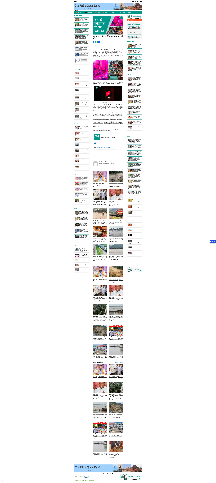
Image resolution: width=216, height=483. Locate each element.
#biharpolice (109, 149)
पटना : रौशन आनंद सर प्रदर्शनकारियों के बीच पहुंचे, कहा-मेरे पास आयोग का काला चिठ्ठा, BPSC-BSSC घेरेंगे (81, 201)
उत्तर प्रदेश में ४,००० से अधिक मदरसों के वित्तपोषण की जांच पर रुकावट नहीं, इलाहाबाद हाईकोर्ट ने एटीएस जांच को (134, 248)
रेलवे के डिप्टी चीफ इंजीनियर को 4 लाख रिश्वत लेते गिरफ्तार (136, 181)
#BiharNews (98, 149)
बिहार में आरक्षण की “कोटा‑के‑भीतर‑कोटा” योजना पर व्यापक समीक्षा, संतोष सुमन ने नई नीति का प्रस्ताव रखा (81, 134)
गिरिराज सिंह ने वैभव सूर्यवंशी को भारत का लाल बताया (83, 265)
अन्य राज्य (129, 12)
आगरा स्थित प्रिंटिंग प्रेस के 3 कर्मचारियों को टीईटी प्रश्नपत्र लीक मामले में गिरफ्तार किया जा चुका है (134, 235)
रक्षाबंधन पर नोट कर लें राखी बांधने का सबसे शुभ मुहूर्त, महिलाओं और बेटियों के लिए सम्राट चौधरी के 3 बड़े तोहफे (100, 240)
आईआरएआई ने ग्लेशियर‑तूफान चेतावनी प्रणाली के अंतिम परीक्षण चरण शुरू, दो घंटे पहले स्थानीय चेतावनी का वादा (116, 185)
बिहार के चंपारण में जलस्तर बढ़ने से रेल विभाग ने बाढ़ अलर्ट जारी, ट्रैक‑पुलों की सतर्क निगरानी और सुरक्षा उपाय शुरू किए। (100, 258)
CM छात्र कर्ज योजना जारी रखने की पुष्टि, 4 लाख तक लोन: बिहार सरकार (83, 189)
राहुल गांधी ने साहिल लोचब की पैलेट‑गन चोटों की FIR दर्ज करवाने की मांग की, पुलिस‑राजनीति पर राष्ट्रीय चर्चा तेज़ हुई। (81, 161)
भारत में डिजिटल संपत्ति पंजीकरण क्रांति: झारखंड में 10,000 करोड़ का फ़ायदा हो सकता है (134, 187)
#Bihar (94, 149)
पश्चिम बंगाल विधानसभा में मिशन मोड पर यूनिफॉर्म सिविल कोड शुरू (136, 117)
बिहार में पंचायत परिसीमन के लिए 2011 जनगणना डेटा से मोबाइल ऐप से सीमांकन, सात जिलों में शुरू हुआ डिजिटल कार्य (81, 128)
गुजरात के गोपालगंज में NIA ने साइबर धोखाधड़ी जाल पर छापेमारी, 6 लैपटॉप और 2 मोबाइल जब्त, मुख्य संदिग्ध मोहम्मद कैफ (81, 37)
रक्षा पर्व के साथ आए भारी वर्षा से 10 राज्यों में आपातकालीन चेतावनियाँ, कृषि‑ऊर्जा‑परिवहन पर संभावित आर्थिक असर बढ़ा (81, 31)
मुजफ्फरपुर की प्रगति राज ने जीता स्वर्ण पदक (83, 269)
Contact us (86, 477)
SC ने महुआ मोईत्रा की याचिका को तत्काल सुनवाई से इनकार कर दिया (136, 96)
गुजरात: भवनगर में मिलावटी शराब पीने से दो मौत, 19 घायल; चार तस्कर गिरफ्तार (136, 170)
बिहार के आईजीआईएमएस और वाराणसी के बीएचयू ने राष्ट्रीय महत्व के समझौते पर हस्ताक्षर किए (134, 254)
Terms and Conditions (87, 476)
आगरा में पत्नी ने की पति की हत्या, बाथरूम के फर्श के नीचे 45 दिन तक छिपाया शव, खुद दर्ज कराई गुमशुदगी (134, 241)
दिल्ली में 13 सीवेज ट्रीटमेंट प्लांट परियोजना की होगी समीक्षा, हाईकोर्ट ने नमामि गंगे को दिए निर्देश (81, 25)
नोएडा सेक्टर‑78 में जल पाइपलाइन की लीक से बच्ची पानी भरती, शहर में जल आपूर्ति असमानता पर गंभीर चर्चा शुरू (134, 213)
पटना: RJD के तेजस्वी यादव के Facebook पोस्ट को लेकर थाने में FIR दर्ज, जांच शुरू (83, 151)
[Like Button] (94, 46)
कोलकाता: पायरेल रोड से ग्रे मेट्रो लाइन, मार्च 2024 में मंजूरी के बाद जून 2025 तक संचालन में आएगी (134, 85)
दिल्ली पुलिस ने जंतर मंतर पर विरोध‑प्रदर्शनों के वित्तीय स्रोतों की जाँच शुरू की (83, 19)
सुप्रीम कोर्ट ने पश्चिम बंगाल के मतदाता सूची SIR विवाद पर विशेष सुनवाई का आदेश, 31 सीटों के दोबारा (134, 79)
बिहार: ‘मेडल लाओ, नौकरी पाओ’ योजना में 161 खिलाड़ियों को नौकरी (83, 260)
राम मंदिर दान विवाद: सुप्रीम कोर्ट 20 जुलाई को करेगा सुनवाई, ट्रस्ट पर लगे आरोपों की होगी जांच (134, 219)
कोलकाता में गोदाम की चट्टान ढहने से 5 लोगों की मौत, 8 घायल (136, 122)
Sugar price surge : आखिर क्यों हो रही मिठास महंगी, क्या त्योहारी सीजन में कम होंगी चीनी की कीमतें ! (81, 219)
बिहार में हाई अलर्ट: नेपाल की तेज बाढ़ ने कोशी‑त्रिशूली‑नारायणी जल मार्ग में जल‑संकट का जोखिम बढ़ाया (116, 258)
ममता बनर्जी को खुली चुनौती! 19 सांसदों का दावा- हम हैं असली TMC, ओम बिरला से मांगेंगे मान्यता (134, 128)
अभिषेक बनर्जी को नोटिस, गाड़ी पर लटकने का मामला (136, 112)
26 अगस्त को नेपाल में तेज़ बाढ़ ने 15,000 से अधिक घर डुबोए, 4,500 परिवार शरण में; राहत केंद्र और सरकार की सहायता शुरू (116, 280)
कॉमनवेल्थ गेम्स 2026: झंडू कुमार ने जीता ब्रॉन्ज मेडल (83, 255)
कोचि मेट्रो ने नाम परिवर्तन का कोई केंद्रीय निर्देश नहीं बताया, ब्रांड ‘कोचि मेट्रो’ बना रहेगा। (83, 236)
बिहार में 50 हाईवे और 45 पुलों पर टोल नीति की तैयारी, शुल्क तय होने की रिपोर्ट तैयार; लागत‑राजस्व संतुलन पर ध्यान (81, 117)
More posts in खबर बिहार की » (119, 169)
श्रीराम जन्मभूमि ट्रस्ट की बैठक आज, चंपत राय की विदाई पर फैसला (136, 230)
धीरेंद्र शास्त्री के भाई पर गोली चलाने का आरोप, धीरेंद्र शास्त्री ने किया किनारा (136, 225)
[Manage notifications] (2, 480)
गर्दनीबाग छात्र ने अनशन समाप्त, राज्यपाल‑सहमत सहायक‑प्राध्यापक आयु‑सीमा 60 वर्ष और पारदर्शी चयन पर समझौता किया (115, 455)
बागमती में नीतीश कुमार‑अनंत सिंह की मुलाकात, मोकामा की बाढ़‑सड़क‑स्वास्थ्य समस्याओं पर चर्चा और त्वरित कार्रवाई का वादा (81, 167)
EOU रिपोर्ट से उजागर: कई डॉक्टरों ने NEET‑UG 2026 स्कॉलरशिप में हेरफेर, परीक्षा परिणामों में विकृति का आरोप (81, 49)
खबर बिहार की (99, 147)
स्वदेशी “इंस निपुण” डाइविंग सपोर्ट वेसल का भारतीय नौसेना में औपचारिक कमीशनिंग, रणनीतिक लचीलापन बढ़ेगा (81, 145)
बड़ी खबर (103, 147)
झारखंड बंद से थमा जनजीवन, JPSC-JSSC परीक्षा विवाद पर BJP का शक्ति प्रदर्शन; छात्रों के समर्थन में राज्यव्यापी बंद (134, 176)
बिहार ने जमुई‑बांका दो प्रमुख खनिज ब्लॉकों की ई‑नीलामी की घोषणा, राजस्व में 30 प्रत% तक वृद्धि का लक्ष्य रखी (81, 104)
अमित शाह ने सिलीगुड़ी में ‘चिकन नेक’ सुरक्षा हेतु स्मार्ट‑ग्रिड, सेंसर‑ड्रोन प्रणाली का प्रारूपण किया (134, 102)
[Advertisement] (81, 80)
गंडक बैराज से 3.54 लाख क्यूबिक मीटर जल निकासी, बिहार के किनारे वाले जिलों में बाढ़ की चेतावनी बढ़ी (116, 240)
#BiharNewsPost (104, 149)
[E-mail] (95, 143)
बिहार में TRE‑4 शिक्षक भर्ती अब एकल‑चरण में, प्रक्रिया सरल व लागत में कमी (83, 178)
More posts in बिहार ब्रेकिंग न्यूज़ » (119, 362)
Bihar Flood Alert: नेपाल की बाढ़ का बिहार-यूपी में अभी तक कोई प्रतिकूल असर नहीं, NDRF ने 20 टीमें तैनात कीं (100, 222)
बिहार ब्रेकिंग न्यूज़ (110, 147)
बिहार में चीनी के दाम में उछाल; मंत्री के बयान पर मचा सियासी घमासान (83, 156)
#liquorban (114, 149)
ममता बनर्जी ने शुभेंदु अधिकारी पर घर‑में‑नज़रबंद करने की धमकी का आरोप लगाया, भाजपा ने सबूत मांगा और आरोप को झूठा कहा (134, 91)
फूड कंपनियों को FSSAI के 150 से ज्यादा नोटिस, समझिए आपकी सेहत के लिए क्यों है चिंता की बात (81, 61)
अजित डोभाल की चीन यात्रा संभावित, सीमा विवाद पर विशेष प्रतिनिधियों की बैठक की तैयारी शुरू (81, 43)
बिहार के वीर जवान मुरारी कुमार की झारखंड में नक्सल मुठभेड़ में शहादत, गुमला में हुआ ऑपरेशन (136, 192)
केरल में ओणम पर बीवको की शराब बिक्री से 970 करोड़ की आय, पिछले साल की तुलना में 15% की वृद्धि (81, 225)
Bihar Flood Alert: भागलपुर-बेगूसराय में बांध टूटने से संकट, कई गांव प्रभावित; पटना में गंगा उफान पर (116, 357)
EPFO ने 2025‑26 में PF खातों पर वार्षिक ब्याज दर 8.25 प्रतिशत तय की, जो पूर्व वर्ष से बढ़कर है (81, 55)
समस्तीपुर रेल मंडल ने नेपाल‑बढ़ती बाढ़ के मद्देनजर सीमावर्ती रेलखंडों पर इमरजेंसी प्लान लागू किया (116, 222)
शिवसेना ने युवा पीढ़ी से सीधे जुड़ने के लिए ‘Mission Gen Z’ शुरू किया (83, 140)
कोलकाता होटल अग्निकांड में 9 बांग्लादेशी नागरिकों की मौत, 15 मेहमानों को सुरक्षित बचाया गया (136, 107)
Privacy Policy (86, 475)
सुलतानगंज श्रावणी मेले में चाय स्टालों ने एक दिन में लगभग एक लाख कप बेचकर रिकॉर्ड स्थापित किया (134, 207)
